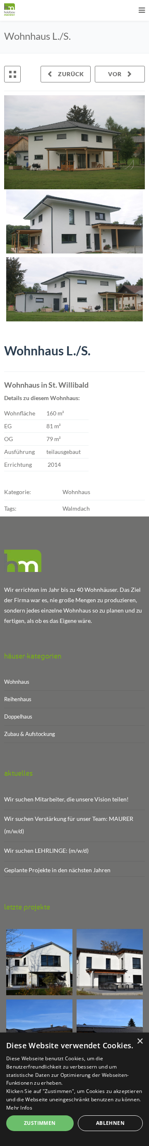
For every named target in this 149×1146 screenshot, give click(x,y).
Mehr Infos (19, 1107)
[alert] (74, 1089)
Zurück (70, 73)
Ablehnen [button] (110, 1123)
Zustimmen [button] (40, 1123)
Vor (115, 73)
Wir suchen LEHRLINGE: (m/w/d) (46, 850)
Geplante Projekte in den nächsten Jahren (57, 869)
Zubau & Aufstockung (29, 734)
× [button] (140, 1041)
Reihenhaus (17, 699)
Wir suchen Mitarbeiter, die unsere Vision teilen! (66, 799)
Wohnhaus (16, 681)
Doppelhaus (18, 716)
